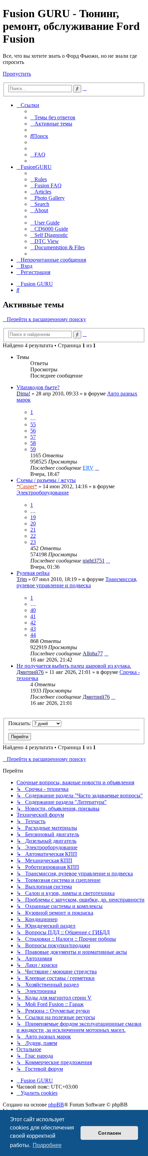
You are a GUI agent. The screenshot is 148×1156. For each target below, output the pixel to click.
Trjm (22, 579)
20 (33, 523)
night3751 (94, 561)
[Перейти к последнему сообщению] (97, 468)
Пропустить (17, 74)
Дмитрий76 (30, 672)
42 (33, 622)
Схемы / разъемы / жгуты (46, 480)
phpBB (56, 1105)
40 (33, 610)
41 (33, 616)
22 (33, 536)
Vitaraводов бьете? (38, 387)
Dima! (23, 393)
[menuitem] (52, 117)
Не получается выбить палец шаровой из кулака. (74, 666)
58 (33, 443)
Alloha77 (93, 653)
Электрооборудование (43, 492)
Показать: (20, 723)
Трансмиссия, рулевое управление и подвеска (77, 582)
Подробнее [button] (47, 1145)
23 (33, 542)
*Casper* (27, 486)
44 (33, 635)
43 (33, 629)
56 (33, 431)
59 (33, 449)
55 (33, 424)
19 (33, 517)
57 (33, 437)
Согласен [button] (109, 1133)
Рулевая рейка (33, 573)
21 (33, 530)
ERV (88, 468)
